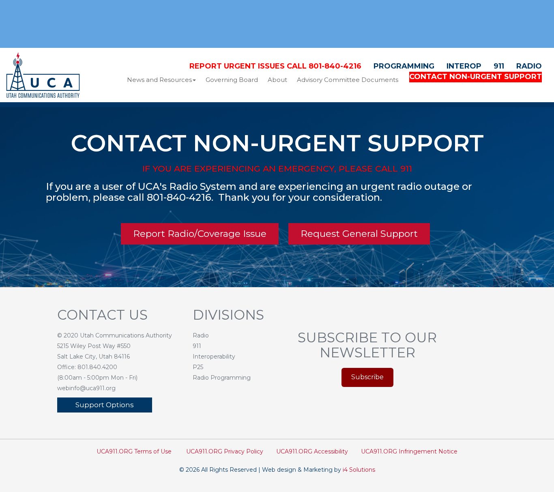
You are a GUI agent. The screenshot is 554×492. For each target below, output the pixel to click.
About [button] (277, 80)
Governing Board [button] (232, 80)
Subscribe (367, 377)
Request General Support (359, 233)
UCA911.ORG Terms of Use (134, 451)
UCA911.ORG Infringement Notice (409, 451)
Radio (529, 66)
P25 (198, 367)
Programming (404, 66)
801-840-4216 (179, 197)
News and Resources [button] (159, 80)
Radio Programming (222, 377)
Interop (464, 66)
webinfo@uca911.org (86, 388)
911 (499, 66)
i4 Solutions (359, 469)
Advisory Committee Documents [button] (347, 80)
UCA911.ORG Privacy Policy (224, 451)
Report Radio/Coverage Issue (199, 233)
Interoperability (214, 356)
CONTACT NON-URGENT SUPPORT (475, 76)
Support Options (104, 405)
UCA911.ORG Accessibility (312, 451)
